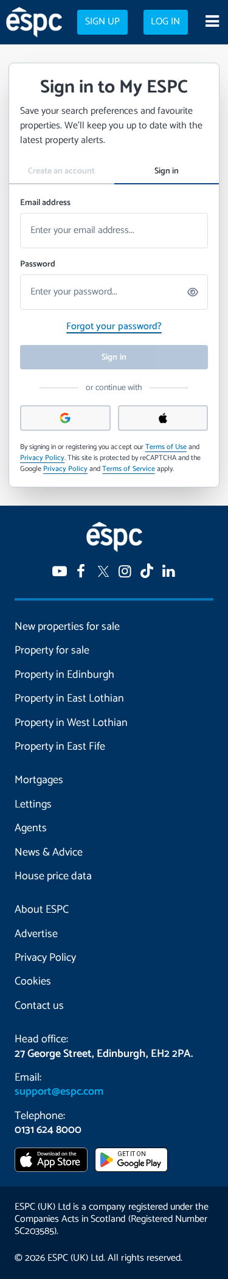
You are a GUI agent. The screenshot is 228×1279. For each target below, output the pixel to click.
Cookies (33, 981)
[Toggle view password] (193, 292)
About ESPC (42, 910)
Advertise (36, 934)
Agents (31, 828)
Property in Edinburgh (64, 675)
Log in (165, 22)
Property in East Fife (60, 746)
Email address (45, 203)
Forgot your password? (113, 326)
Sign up (102, 22)
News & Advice (49, 852)
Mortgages (39, 780)
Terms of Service (128, 469)
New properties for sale (67, 627)
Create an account (61, 171)
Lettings (33, 804)
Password (37, 264)
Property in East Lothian (69, 698)
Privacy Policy (42, 458)
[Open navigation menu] (212, 22)
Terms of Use (166, 447)
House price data (53, 876)
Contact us (39, 1006)
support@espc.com (59, 1091)
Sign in (166, 171)
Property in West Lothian (71, 723)
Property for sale (52, 650)
